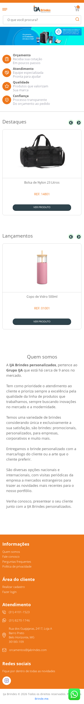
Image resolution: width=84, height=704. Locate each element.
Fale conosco (11, 556)
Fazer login (9, 592)
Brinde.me (41, 699)
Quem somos (11, 552)
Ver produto (41, 207)
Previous (71, 122)
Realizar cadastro (13, 587)
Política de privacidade (16, 566)
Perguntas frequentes (16, 561)
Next (79, 122)
